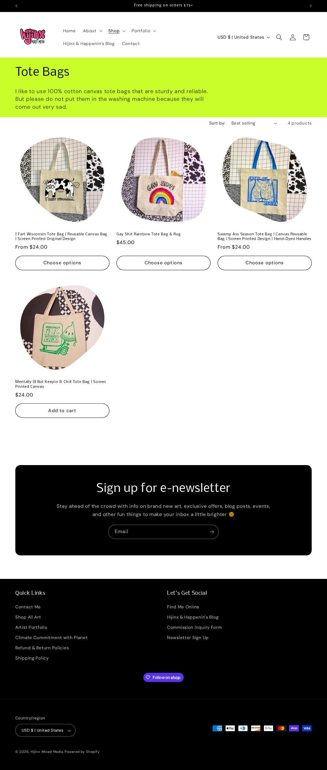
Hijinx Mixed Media (47, 752)
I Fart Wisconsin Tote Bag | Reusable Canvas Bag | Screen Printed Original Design (61, 236)
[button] (92, 31)
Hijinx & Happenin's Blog (192, 617)
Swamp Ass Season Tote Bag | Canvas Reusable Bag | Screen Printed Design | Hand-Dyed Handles (264, 236)
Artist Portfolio (31, 627)
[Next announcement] (310, 6)
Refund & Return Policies (42, 648)
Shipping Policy (32, 658)
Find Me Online (183, 607)
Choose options (62, 263)
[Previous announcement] (16, 6)
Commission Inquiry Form (194, 627)
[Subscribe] (211, 532)
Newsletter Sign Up (188, 638)
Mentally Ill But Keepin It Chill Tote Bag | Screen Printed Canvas (60, 384)
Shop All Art (28, 617)
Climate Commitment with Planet (51, 638)
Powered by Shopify (82, 752)
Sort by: (217, 123)
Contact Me (28, 607)
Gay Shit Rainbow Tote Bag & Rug (148, 234)
